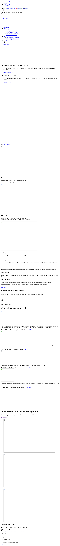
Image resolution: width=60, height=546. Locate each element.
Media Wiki (26, 349)
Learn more (6, 72)
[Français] (16, 8)
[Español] (26, 8)
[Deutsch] (18, 8)
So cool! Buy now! (8, 82)
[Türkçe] (28, 8)
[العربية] (5, 8)
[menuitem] (31, 9)
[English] (13, 8)
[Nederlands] (11, 8)
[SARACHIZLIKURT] (6, 18)
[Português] (22, 8)
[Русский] (24, 8)
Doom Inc (29, 387)
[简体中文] (8, 8)
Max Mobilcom (29, 367)
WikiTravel (30, 329)
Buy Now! (11, 72)
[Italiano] (20, 8)
